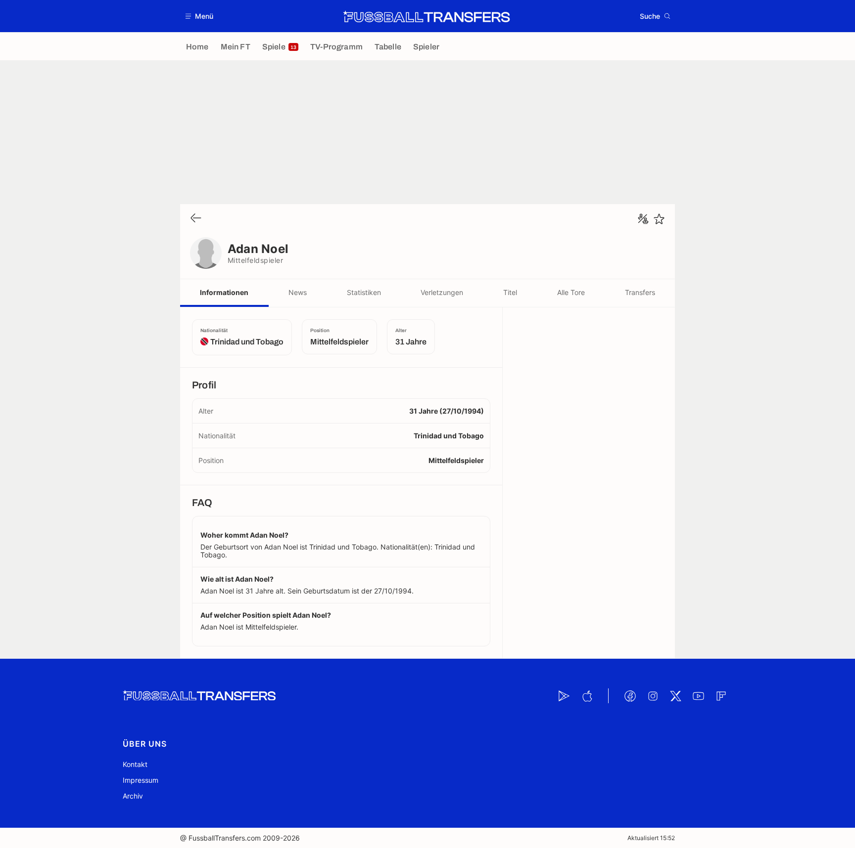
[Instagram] (652, 695)
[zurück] (196, 218)
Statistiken (364, 292)
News (297, 292)
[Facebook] (629, 695)
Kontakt (135, 764)
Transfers (640, 292)
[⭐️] (659, 219)
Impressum (140, 780)
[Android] (564, 695)
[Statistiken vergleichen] (643, 219)
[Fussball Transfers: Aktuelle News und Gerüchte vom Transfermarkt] (426, 16)
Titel (510, 292)
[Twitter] (675, 695)
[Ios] (586, 695)
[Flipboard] (720, 695)
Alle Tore (571, 292)
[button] (199, 16)
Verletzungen (442, 292)
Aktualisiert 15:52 (651, 838)
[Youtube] (698, 695)
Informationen (224, 292)
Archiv (133, 796)
